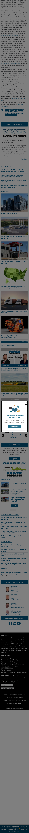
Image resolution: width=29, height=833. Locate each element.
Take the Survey (14, 426)
